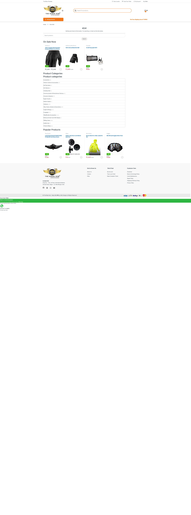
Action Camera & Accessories (51, 82)
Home (44, 24)
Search (84, 38)
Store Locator (116, 1)
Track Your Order (127, 1)
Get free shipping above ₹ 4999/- (139, 19)
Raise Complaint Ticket (112, 176)
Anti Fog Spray (46, 85)
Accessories (46, 80)
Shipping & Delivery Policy (133, 180)
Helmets (46, 104)
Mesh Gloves (73, 45)
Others (67, 133)
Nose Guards (47, 133)
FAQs (88, 176)
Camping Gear (46, 90)
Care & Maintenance (132, 176)
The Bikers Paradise (47, 1)
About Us (89, 171)
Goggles (108, 133)
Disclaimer (129, 171)
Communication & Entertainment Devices (53, 93)
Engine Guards (46, 98)
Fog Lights (88, 45)
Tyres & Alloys (47, 125)
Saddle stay (46, 123)
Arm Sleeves (46, 88)
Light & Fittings (47, 109)
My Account (138, 1)
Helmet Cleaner (47, 101)
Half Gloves (68, 45)
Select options (60, 69)
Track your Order (111, 174)
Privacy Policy (130, 182)
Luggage (46, 112)
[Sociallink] (43, 188)
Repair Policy (130, 178)
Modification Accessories (50, 115)
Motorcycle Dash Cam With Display (51, 117)
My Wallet (145, 1)
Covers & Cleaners (48, 96)
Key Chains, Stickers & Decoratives (52, 107)
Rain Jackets (88, 133)
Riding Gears (47, 120)
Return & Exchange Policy (133, 174)
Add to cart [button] (101, 69)
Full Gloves (47, 45)
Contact (89, 174)
